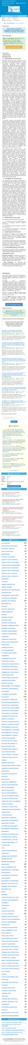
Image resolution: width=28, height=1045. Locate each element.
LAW (3, 848)
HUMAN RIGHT (6, 812)
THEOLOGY (5, 996)
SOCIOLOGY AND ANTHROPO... (11, 969)
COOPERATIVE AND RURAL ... (10, 667)
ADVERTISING (6, 554)
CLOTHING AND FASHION (9, 653)
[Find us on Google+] (16, 16)
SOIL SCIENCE (6, 971)
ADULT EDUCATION (7, 551)
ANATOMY (5, 581)
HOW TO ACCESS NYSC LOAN (9, 1028)
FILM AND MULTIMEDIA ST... (10, 743)
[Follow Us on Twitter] (14, 16)
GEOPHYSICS (6, 779)
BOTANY (4, 614)
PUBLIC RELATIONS (7, 936)
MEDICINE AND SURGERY (9, 886)
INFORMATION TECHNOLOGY (10, 829)
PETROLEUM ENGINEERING (10, 900)
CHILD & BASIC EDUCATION (10, 642)
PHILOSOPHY (6, 905)
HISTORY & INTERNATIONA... (10, 798)
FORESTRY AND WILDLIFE (9, 757)
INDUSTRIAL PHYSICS (8, 823)
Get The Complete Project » (14, 304)
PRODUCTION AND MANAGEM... (11, 919)
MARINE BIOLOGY (7, 859)
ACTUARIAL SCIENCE (8, 549)
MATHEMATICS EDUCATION (10, 875)
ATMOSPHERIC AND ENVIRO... (11, 595)
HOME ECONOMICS (7, 804)
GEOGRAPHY (6, 771)
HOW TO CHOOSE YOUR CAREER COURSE (12, 1022)
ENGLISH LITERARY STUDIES (10, 724)
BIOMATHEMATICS (7, 612)
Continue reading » (17, 339)
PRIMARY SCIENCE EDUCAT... (10, 916)
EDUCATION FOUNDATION (9, 700)
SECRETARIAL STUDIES (9, 958)
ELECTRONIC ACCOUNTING (10, 713)
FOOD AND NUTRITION (8, 752)
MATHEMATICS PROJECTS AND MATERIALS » (13, 535)
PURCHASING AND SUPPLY (10, 938)
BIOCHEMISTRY (6, 603)
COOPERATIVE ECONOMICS (10, 669)
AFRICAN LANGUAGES (8, 557)
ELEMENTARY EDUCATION (9, 716)
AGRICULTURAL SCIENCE (9, 573)
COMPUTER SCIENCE (8, 661)
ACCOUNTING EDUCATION (9, 546)
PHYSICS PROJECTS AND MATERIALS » (12, 496)
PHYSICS (4, 908)
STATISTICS (5, 980)
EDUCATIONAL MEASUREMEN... (11, 708)
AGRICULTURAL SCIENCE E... (10, 576)
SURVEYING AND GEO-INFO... (10, 982)
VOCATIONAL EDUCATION (9, 1007)
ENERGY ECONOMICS (8, 719)
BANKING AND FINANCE (9, 601)
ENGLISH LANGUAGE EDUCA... (11, 721)
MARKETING (5, 864)
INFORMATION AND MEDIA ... (10, 826)
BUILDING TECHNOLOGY (9, 623)
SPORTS (4, 974)
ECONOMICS (5, 691)
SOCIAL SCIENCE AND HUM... (10, 963)
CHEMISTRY (5, 636)
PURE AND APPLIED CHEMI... (10, 941)
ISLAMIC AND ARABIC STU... (10, 842)
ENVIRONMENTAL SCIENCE (10, 735)
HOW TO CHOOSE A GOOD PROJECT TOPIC (12, 1032)
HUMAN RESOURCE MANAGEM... (11, 809)
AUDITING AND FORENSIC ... (10, 598)
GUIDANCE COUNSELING (9, 782)
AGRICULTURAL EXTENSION (10, 568)
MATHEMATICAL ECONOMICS (10, 870)
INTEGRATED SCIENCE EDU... (10, 834)
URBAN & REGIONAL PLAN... (10, 1002)
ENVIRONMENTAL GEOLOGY (10, 732)
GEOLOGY (5, 776)
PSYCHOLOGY (6, 925)
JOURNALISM (6, 845)
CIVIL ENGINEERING (8, 650)
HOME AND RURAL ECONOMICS (11, 801)
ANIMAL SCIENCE (7, 587)
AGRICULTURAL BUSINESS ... (10, 560)
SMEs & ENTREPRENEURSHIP (10, 960)
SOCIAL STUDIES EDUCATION (10, 966)
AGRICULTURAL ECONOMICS (10, 562)
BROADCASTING (6, 620)
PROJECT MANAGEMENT (9, 922)
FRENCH (4, 760)
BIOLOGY (4, 606)
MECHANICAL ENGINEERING (10, 881)
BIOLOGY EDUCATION (8, 609)
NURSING (4, 894)
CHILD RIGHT (5, 645)
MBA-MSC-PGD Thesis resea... (10, 1012)
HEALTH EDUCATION (8, 790)
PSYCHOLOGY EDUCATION (9, 927)
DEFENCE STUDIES (7, 683)
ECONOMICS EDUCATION (9, 694)
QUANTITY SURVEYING (8, 944)
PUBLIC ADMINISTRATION (9, 930)
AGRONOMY (5, 579)
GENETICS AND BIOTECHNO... (11, 768)
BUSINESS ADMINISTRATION (10, 625)
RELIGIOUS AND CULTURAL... (10, 949)
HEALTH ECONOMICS (8, 787)
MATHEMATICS (6, 872)
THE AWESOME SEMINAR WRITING (10, 1034)
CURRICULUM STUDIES (8, 680)
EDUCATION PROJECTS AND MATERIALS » (13, 504)
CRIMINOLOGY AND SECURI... (10, 672)
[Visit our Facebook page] (11, 16)
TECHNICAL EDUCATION (9, 991)
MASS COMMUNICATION (9, 867)
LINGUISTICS (5, 853)
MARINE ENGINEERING (8, 862)
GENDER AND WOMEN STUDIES (11, 765)
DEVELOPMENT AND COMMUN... (11, 686)
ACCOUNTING (6, 543)
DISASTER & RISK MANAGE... (10, 689)
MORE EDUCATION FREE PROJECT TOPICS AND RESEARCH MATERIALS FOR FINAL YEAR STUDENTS (14, 313)
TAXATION (5, 985)
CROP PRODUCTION (8, 675)
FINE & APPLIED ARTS (8, 746)
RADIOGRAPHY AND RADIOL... (11, 947)
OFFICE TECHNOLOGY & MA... (10, 897)
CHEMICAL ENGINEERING (9, 634)
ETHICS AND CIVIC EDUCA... (10, 741)
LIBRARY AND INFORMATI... (10, 851)
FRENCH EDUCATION (8, 763)
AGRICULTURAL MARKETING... (11, 570)
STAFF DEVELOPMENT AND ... (10, 977)
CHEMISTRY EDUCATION (9, 639)
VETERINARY (5, 1004)
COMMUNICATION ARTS (9, 658)
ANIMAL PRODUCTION (8, 584)
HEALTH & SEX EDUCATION (10, 785)
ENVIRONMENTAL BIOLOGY (10, 727)
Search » (14, 421)
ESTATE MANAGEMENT (8, 738)
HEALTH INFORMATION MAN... (10, 796)
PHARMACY (5, 903)
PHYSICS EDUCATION (8, 911)
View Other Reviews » (14, 470)
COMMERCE (5, 656)
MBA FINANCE (6, 878)
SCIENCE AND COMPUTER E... (11, 952)
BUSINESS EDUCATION (8, 628)
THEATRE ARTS (6, 993)
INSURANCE (5, 831)
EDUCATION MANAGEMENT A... (11, 702)
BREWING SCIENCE (7, 617)
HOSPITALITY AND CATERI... (10, 807)
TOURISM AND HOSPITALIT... (10, 999)
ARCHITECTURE (6, 592)
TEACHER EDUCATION (8, 988)
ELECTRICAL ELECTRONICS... (10, 711)
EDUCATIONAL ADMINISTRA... (10, 705)
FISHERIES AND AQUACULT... (10, 749)
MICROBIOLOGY (6, 889)
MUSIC (4, 892)
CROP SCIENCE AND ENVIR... (10, 678)
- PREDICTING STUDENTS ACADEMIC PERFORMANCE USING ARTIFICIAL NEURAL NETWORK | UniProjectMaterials (14, 1040)
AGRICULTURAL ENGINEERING (11, 565)
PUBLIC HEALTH (6, 933)
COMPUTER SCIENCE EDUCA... (11, 664)
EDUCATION (5, 697)
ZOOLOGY (5, 1010)
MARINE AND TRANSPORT (9, 856)
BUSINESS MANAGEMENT (9, 631)
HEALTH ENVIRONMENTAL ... (10, 793)
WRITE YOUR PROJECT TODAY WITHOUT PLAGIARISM (11, 1025)
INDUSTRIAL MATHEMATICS (10, 820)
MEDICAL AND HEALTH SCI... (10, 883)
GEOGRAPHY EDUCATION (9, 774)
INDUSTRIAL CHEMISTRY (9, 818)
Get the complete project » (14, 47)
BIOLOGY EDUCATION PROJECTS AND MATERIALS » (15, 513)
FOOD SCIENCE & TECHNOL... (10, 754)
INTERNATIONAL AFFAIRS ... (10, 837)
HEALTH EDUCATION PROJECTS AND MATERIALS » (14, 521)
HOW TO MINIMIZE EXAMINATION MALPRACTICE (13, 1030)
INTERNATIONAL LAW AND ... (10, 840)
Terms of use (20, 1041)
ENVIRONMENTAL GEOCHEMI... (11, 730)
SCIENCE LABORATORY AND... (11, 955)
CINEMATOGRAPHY (7, 647)
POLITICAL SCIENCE (8, 914)
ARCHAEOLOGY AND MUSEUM (11, 590)
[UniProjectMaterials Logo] (14, 9)
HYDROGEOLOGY (7, 815)
